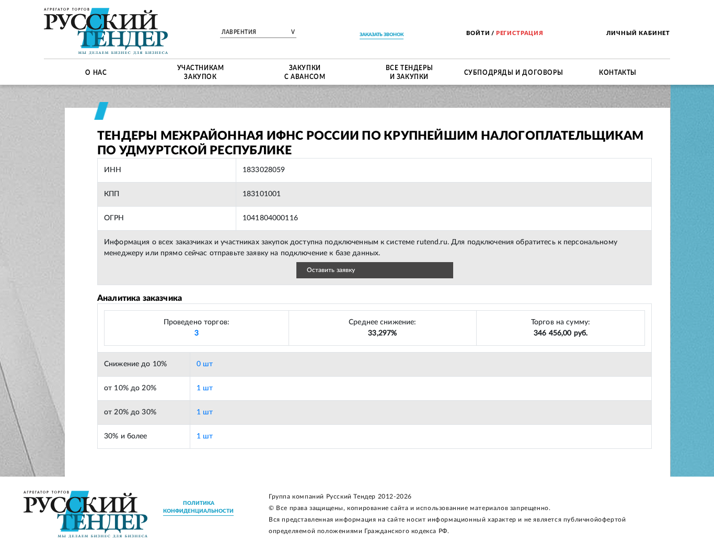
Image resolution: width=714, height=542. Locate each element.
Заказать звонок (382, 34)
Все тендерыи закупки (409, 72)
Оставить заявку (331, 270)
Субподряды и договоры (513, 71)
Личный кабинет (638, 33)
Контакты (618, 71)
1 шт (205, 388)
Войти (478, 33)
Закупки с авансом (304, 72)
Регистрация (520, 33)
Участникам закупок (200, 72)
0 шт (205, 364)
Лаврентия (258, 32)
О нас (96, 71)
